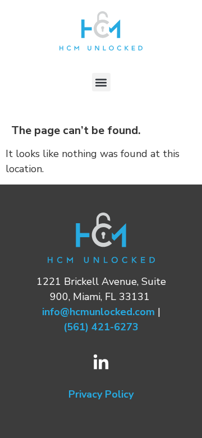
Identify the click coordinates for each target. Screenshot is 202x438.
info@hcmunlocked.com (98, 312)
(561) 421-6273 (101, 327)
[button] (101, 82)
